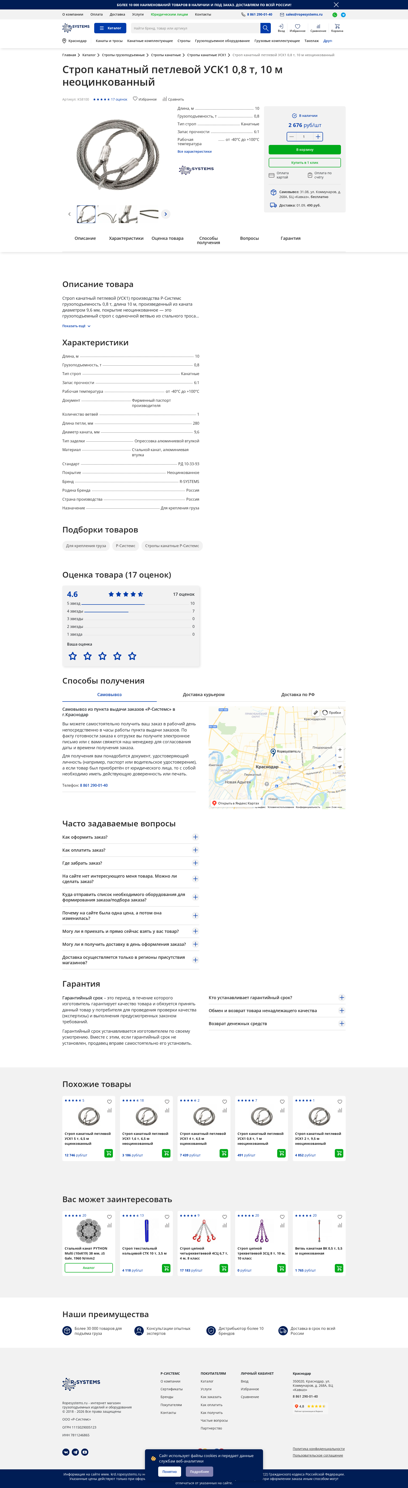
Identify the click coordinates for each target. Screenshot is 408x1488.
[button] (165, 214)
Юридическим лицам (169, 14)
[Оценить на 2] (87, 656)
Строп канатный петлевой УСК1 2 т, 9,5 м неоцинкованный (318, 1138)
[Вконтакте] (65, 1452)
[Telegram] (75, 1452)
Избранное (250, 1389)
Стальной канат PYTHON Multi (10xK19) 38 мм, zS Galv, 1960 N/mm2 (86, 1253)
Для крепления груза (86, 545)
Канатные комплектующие (150, 41)
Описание (85, 238)
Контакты (203, 14)
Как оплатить (211, 1405)
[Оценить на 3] (102, 656)
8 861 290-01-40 (94, 785)
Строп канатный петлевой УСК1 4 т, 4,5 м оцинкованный (203, 1138)
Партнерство (211, 1428)
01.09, (300, 205)
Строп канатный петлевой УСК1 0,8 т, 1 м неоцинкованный (261, 1138)
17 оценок (119, 99)
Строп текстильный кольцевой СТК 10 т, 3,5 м (144, 1251)
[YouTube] (84, 1452)
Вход (244, 1381)
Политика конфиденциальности (319, 1449)
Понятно (169, 1471)
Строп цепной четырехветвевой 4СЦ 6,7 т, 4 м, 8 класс (204, 1253)
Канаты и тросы (109, 41)
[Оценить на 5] (132, 656)
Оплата (96, 14)
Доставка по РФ (298, 694)
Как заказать (211, 1397)
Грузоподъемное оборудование (222, 41)
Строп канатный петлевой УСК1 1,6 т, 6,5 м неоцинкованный (145, 1138)
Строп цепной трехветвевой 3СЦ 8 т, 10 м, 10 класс (261, 1253)
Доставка (117, 14)
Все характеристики (195, 151)
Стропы (184, 41)
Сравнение (250, 1397)
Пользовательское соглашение (318, 1455)
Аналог (89, 1267)
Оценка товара (167, 238)
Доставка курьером (204, 694)
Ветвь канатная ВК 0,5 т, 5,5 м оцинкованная (318, 1251)
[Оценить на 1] (72, 656)
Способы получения (208, 240)
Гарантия (291, 238)
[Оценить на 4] (117, 656)
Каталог (207, 1381)
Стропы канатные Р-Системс (172, 545)
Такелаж (312, 41)
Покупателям (171, 1405)
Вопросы (249, 238)
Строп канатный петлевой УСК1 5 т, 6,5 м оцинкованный (88, 1138)
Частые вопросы (214, 1420)
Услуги (138, 14)
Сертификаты (172, 1389)
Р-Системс (125, 545)
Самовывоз (109, 694)
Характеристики (126, 238)
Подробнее (199, 1471)
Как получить (212, 1412)
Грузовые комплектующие (277, 41)
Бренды (167, 1397)
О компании (72, 14)
